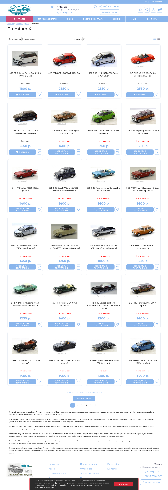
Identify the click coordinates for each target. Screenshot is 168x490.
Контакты (152, 19)
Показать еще (84, 399)
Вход (146, 2)
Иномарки (54, 464)
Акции (134, 19)
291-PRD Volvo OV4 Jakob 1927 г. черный (25, 361)
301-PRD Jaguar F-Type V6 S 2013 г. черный (64, 361)
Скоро (70, 19)
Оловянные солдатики (60, 478)
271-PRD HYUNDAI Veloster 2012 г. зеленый (103, 132)
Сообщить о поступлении (62, 152)
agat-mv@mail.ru (66, 12)
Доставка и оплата (89, 473)
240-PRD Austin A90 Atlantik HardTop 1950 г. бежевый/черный (64, 246)
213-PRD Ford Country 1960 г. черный (142, 304)
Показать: (77, 39)
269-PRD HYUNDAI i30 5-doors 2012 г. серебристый (25, 246)
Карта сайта (113, 464)
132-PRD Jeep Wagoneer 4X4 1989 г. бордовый (143, 132)
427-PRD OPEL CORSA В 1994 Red (64, 73)
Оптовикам (86, 469)
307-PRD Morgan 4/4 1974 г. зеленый (64, 304)
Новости (84, 478)
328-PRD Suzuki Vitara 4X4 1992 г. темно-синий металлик (64, 189)
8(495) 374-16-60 (109, 6)
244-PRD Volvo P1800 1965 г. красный (25, 189)
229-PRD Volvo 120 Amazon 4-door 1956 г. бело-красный (142, 189)
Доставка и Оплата (93, 19)
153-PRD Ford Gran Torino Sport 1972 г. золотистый (64, 132)
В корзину (24, 95)
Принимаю (123, 484)
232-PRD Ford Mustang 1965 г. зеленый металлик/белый (25, 304)
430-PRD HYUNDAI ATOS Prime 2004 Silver (104, 74)
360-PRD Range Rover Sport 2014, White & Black (25, 74)
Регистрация (156, 2)
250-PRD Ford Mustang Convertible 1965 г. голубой (103, 189)
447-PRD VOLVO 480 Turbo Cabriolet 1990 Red (143, 74)
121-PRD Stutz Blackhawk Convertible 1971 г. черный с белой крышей (103, 305)
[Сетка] (159, 38)
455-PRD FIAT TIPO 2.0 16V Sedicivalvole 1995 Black (25, 132)
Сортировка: (15, 39)
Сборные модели (58, 473)
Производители (88, 464)
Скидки (117, 19)
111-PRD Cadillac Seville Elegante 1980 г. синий (104, 361)
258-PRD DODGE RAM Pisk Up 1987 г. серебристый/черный (103, 246)
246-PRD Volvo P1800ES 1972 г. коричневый (142, 246)
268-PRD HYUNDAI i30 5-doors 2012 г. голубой (142, 361)
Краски (52, 469)
